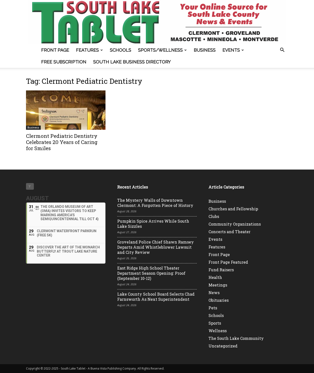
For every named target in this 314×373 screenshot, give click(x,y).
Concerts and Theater (229, 231)
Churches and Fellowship (233, 208)
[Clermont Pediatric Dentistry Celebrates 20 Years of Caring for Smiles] (65, 110)
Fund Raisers (221, 269)
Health (215, 277)
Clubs (214, 216)
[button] (282, 50)
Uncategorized (223, 345)
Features (87, 50)
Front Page (55, 50)
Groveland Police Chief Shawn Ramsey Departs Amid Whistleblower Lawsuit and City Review (155, 247)
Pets (213, 307)
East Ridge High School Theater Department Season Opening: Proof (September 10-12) (151, 273)
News (214, 292)
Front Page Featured (228, 262)
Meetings (218, 284)
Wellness (218, 330)
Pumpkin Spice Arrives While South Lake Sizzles (153, 223)
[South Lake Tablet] (157, 22)
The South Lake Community (236, 338)
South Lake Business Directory (132, 61)
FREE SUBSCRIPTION (63, 61)
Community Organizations (235, 224)
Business (205, 50)
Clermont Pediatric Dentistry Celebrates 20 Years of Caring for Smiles (62, 142)
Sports (215, 323)
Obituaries (219, 300)
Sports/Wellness (160, 50)
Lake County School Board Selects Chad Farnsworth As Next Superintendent (156, 296)
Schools (120, 50)
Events (231, 50)
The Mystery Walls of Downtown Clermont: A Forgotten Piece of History (155, 203)
